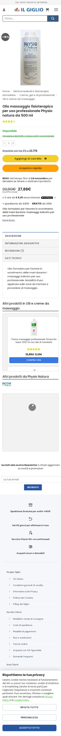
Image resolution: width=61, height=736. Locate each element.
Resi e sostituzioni (22, 637)
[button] (47, 9)
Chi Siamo (18, 579)
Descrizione (13, 236)
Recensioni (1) (14, 250)
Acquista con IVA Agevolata (27, 650)
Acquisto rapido (30, 168)
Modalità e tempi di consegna (28, 619)
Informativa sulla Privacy (25, 591)
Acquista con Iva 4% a (19, 150)
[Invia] (53, 18)
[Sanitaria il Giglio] (28, 10)
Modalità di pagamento (24, 631)
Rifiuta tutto (29, 707)
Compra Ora (33, 360)
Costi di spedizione (22, 625)
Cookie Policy (21, 700)
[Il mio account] (4, 9)
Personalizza (29, 717)
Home (6, 91)
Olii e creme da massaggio (18, 99)
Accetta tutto (29, 727)
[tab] (30, 236)
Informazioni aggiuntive (22, 243)
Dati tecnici (13, 258)
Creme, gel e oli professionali (37, 95)
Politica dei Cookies (23, 597)
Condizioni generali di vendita (28, 585)
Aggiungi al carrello (28, 158)
